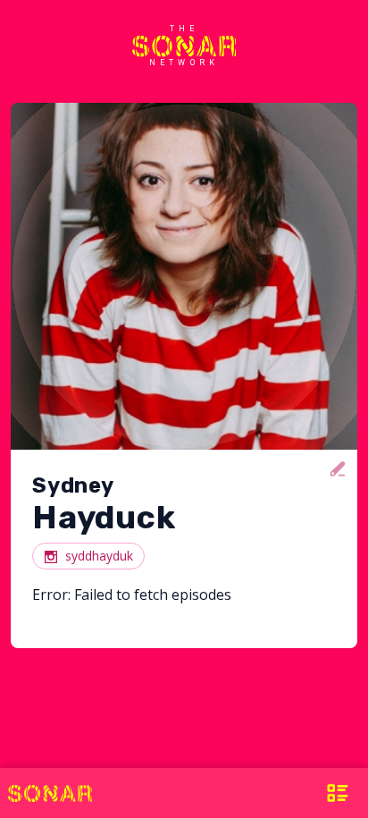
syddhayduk (99, 555)
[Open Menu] (336, 793)
